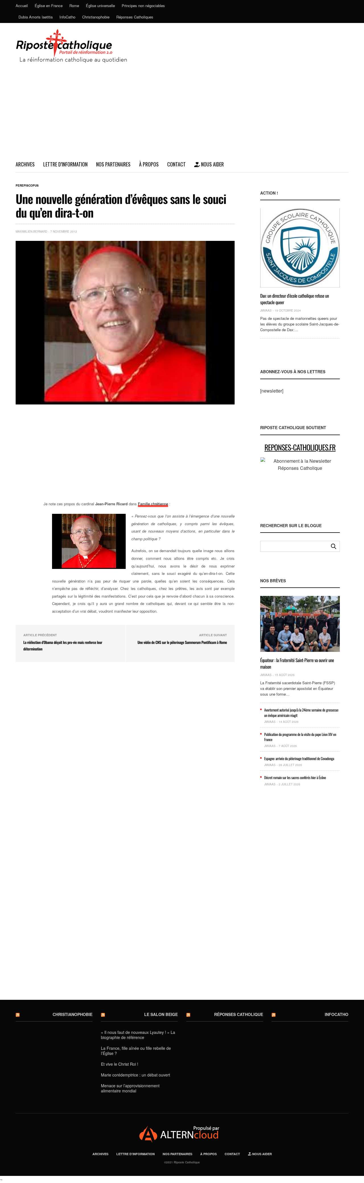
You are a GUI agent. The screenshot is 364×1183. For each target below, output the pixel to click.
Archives (25, 164)
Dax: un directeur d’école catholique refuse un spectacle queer (294, 298)
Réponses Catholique (238, 1014)
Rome (74, 5)
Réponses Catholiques (134, 17)
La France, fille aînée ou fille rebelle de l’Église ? (136, 1050)
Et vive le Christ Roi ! (119, 1064)
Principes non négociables (143, 5)
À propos (149, 164)
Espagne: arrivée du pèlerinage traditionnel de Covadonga (299, 758)
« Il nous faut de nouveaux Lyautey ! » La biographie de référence (138, 1034)
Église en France (49, 5)
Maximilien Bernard (31, 231)
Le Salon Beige (161, 1014)
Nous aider (212, 164)
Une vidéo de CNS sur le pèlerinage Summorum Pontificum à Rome (182, 642)
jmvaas (266, 310)
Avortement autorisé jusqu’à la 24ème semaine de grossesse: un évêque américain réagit (301, 712)
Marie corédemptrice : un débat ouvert (135, 1075)
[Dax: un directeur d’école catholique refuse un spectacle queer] (300, 247)
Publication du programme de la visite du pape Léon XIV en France (300, 736)
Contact (176, 164)
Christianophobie (95, 17)
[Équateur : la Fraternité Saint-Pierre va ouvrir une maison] (300, 624)
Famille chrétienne (153, 503)
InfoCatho (67, 17)
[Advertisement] (182, 114)
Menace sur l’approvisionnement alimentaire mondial (130, 1088)
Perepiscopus (27, 185)
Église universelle (100, 5)
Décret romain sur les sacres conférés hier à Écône (295, 777)
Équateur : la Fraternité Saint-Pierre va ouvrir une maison (297, 663)
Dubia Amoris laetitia (35, 17)
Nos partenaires (113, 164)
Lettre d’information (65, 164)
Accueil (22, 5)
